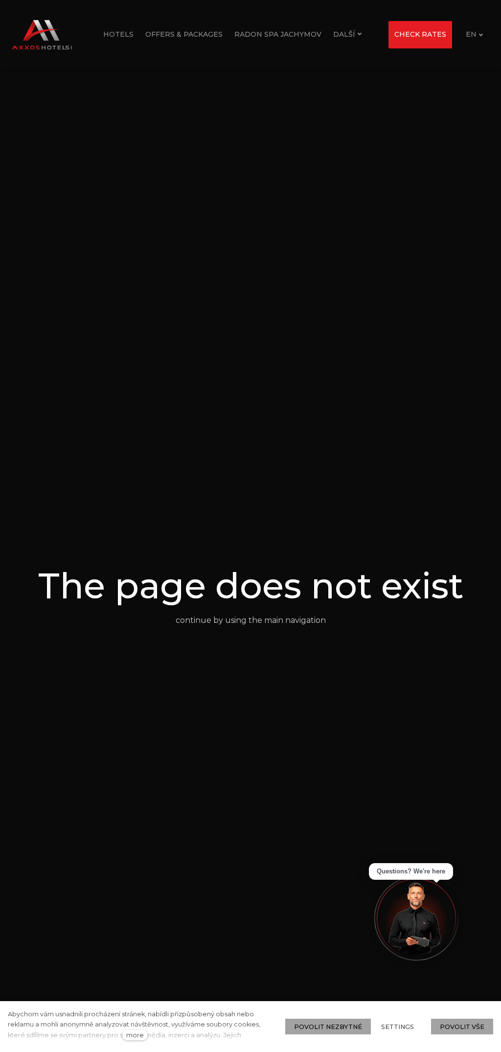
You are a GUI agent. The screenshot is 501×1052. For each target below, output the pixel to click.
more (135, 1035)
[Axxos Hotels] (42, 34)
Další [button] (344, 34)
